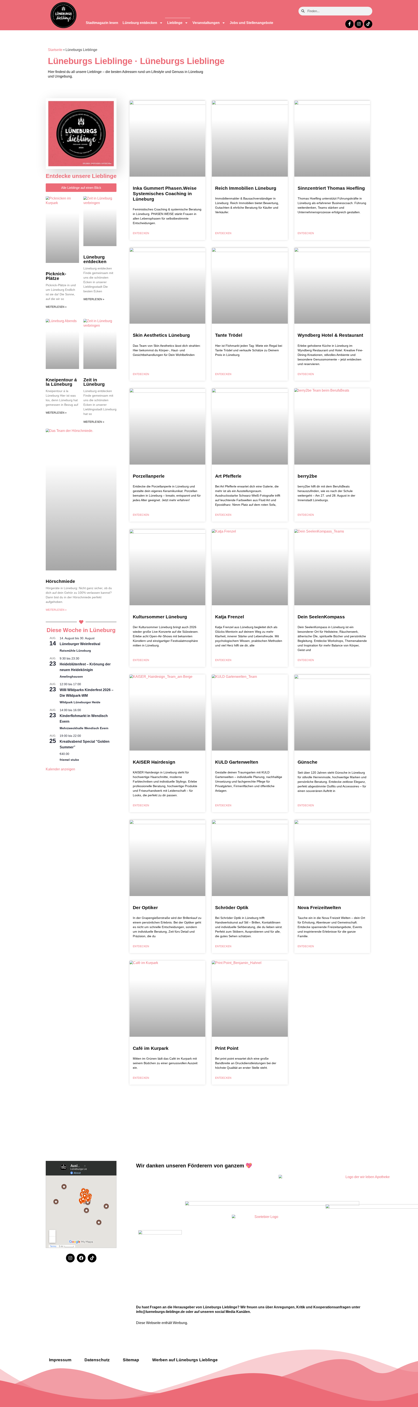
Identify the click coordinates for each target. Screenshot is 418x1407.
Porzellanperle (149, 476)
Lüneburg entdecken (140, 23)
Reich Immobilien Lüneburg (245, 188)
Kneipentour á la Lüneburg (61, 382)
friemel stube (69, 759)
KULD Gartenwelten (236, 761)
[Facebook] (81, 1258)
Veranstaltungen (206, 23)
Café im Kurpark (151, 1048)
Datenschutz (97, 1360)
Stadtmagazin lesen (102, 23)
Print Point (226, 1048)
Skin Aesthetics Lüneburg (161, 335)
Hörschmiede (60, 581)
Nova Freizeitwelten (319, 907)
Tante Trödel (228, 335)
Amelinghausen (71, 676)
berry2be (307, 476)
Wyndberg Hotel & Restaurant (330, 335)
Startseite (55, 50)
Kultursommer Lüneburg (160, 616)
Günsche (307, 761)
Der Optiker (145, 907)
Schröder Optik (231, 907)
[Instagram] (359, 24)
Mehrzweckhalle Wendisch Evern (84, 728)
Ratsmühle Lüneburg (75, 650)
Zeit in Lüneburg (94, 382)
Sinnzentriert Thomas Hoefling (331, 188)
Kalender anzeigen (60, 769)
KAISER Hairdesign (154, 761)
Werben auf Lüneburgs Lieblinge (185, 1360)
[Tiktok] (368, 24)
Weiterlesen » (56, 306)
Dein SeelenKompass (321, 616)
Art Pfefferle (228, 476)
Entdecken (141, 233)
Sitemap (131, 1360)
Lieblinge (174, 23)
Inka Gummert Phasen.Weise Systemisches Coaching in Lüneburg (165, 193)
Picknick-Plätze (56, 276)
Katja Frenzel (229, 616)
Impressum (60, 1360)
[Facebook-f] (349, 24)
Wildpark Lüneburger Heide (80, 702)
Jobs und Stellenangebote (251, 23)
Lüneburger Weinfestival (80, 644)
